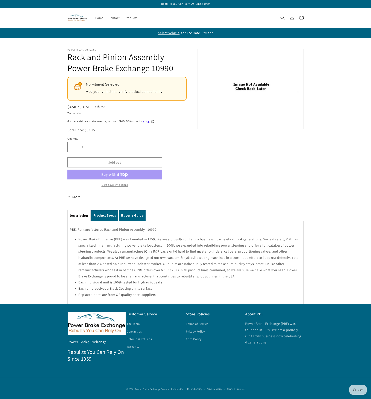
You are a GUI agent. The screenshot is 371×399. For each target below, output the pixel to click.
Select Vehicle (168, 33)
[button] (282, 18)
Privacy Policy (195, 331)
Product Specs (104, 215)
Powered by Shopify (172, 389)
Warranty (133, 346)
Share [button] (76, 197)
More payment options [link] (115, 184)
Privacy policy (214, 388)
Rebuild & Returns (139, 339)
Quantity (72, 138)
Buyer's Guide (132, 215)
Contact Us (134, 331)
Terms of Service (197, 324)
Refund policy (194, 388)
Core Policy (194, 339)
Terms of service (236, 388)
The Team (133, 324)
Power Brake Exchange (147, 389)
